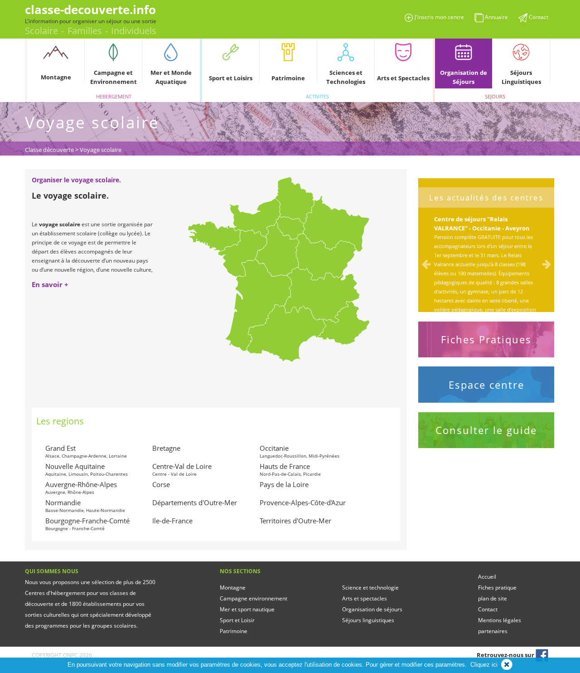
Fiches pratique (497, 587)
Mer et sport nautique (247, 609)
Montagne (233, 587)
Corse (161, 484)
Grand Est (86, 451)
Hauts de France (290, 469)
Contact (488, 609)
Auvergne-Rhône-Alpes (81, 487)
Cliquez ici (484, 664)
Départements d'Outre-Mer (194, 502)
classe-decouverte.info (90, 9)
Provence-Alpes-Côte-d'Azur (303, 502)
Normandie (85, 505)
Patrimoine (233, 631)
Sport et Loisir (237, 620)
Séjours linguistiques (368, 620)
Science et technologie (370, 587)
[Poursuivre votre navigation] (506, 664)
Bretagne (166, 448)
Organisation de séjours (372, 609)
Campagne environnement (253, 598)
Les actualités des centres (486, 197)
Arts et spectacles (364, 598)
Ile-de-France (172, 520)
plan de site (492, 598)
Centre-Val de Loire (182, 469)
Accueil (487, 576)
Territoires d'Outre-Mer (295, 520)
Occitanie (299, 451)
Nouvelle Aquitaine (86, 469)
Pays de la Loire (284, 484)
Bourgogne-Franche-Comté (87, 524)
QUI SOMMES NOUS (51, 571)
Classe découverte (49, 150)
